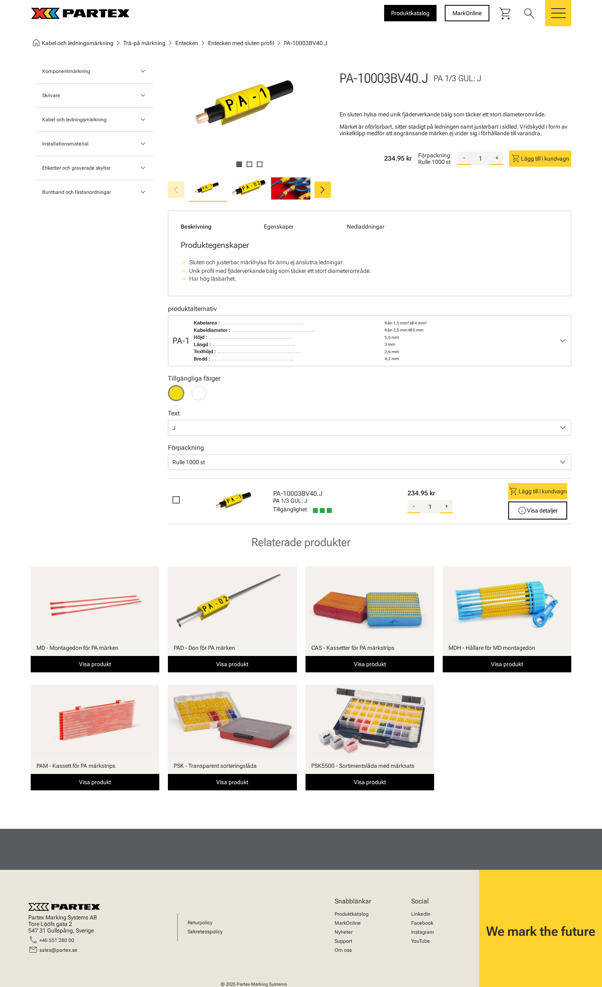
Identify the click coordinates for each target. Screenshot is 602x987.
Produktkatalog (352, 914)
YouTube (420, 941)
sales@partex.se (58, 950)
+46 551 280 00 (56, 940)
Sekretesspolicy (205, 932)
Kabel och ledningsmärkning (74, 120)
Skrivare (51, 95)
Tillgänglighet (290, 509)
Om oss (343, 950)
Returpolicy (200, 923)
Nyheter (344, 932)
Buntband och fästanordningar (76, 192)
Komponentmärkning (66, 71)
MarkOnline (348, 923)
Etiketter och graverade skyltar (76, 168)
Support (343, 941)
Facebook (422, 923)
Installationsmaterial (65, 144)
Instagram (422, 932)
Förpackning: (435, 155)
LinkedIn (420, 914)
